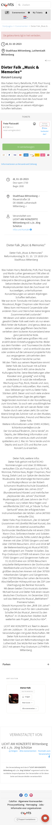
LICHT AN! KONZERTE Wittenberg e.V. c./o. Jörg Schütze (25, 746)
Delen (48, 60)
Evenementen (21, 26)
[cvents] (7, 4)
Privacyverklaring (15, 804)
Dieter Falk (25, 687)
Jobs (41, 804)
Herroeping (31, 804)
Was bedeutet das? (44, 131)
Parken (6, 664)
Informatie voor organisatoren (26, 808)
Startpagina (7, 26)
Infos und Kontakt (21, 229)
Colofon (13, 801)
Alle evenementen (28, 708)
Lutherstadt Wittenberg (24, 204)
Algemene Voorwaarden (30, 801)
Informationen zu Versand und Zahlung (19, 164)
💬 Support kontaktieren (26, 819)
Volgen (27, 697)
